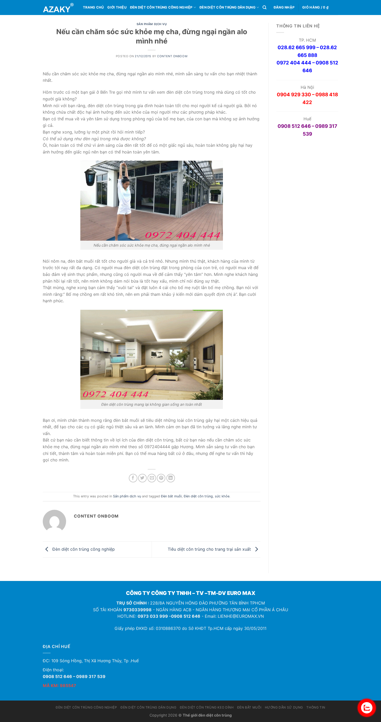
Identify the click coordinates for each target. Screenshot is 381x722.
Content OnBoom (172, 56)
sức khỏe (222, 496)
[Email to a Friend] (151, 478)
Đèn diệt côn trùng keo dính (207, 707)
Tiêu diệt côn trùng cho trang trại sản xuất (210, 549)
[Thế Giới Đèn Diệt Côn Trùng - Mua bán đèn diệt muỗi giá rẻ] (59, 7)
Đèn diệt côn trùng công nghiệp (161, 7)
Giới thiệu (116, 7)
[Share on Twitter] (142, 478)
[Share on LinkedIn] (170, 478)
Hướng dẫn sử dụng (284, 707)
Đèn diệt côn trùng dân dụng (228, 7)
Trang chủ (93, 7)
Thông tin (315, 707)
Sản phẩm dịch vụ (152, 24)
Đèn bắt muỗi (171, 496)
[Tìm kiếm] (264, 7)
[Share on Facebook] (133, 478)
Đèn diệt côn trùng (198, 496)
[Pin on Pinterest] (161, 478)
